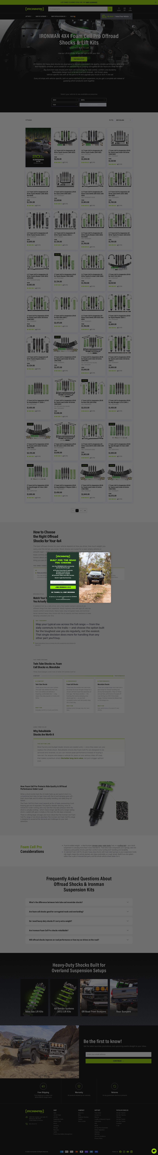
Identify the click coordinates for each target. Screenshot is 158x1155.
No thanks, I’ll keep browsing (63, 592)
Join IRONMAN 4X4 (63, 587)
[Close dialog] (109, 554)
